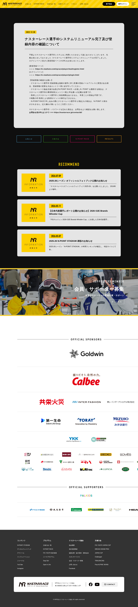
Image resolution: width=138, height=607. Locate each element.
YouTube (20, 564)
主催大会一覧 (51, 4)
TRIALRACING (99, 561)
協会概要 (72, 545)
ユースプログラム (48, 557)
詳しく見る (117, 302)
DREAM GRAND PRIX (102, 549)
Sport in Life (47, 564)
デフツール (20, 553)
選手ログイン (122, 4)
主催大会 (55, 139)
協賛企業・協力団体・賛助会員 (79, 553)
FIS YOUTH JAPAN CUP (103, 545)
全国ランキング (63, 4)
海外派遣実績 (73, 549)
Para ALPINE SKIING (101, 564)
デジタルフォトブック (24, 549)
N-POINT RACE (39, 4)
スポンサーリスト (74, 557)
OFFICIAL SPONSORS (86, 339)
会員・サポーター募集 (76, 561)
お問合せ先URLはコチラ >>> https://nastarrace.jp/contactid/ (55, 112)
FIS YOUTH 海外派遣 (50, 553)
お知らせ (28, 4)
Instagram (20, 568)
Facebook (72, 568)
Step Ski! (46, 561)
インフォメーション (23, 557)
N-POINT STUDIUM (23, 545)
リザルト (74, 4)
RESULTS (109, 139)
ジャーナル (20, 561)
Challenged (98, 557)
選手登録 (109, 4)
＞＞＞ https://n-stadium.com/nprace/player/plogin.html (54, 75)
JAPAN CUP (99, 553)
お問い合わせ (84, 4)
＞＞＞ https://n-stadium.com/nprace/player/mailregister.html (56, 69)
